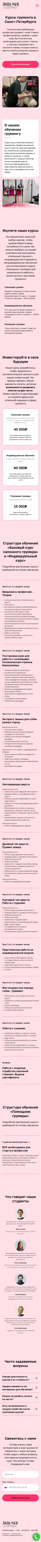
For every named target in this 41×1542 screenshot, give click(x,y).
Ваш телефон (8, 1482)
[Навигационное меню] (37, 5)
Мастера (34, 1530)
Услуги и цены (8, 1530)
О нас (17, 1530)
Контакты (25, 1530)
